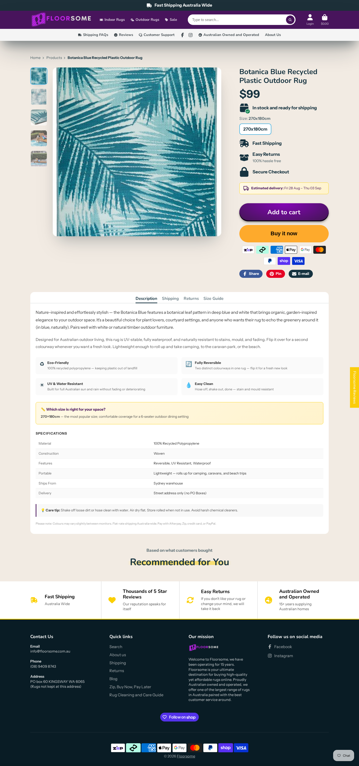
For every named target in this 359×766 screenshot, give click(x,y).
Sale (173, 19)
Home (35, 58)
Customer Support (159, 34)
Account (310, 19)
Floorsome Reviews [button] (354, 387)
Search (115, 646)
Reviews (126, 34)
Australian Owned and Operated (231, 34)
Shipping (170, 298)
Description (146, 298)
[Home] (61, 20)
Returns (191, 298)
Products (54, 58)
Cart (325, 19)
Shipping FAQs (95, 34)
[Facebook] (182, 35)
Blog (113, 678)
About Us (273, 34)
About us (117, 654)
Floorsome (186, 756)
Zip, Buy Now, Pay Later (130, 686)
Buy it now (284, 233)
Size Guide (213, 298)
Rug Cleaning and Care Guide (136, 694)
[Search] (290, 20)
